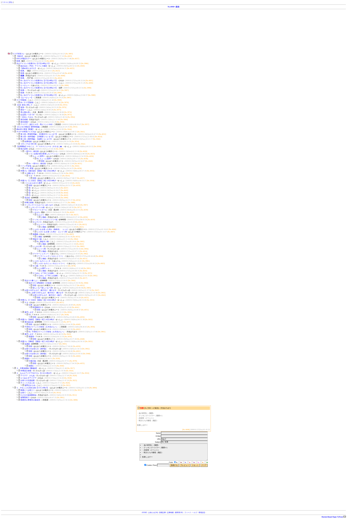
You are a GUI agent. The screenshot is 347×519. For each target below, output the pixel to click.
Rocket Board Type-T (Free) (332, 517)
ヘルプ (194, 512)
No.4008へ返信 (173, 7)
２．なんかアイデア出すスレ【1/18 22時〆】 (34, 373)
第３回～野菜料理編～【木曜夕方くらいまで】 (39, 134)
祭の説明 (24, 149)
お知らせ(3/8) (153, 512)
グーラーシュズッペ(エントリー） (50, 256)
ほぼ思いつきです (28, 115)
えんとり (40, 215)
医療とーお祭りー (28, 390)
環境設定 (202, 512)
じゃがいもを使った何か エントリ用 (52, 232)
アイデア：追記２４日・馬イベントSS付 (36, 124)
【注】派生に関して (24, 105)
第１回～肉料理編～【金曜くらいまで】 (36, 139)
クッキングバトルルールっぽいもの (39, 205)
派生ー (23, 110)
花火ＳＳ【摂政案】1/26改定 (40, 283)
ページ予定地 (26, 166)
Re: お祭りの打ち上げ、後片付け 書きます (46, 293)
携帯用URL (179, 512)
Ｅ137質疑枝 (21, 100)
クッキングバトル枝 (37, 207)
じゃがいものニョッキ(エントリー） (51, 263)
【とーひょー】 (27, 98)
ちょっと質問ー (39, 156)
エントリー (41, 224)
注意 (30, 305)
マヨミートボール (40, 210)
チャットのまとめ (28, 383)
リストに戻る (7, 2)
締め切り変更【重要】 (25, 129)
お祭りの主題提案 (28, 380)
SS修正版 (32, 361)
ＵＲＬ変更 (29, 168)
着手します (29, 312)
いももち (36, 212)
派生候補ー (25, 122)
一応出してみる (27, 117)
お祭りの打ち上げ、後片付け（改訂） (48, 295)
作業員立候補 (26, 371)
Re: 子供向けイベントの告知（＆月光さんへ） (47, 332)
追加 (22, 107)
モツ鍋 (35, 266)
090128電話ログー (24, 59)
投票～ (23, 90)
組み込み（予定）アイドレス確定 (34, 66)
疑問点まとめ (30, 385)
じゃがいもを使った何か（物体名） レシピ (50, 229)
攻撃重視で (25, 397)
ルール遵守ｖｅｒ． (45, 268)
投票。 (23, 71)
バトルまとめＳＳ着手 (33, 183)
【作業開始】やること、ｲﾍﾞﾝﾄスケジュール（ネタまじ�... (40, 146)
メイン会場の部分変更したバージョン (44, 154)
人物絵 (43, 217)
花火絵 (27, 198)
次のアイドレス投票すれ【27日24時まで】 (33, 63)
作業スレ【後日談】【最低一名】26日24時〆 (38, 171)
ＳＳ (30, 176)
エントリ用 (41, 249)
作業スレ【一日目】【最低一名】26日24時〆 (38, 300)
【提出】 (20, 56)
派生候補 (24, 119)
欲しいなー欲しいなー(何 (43, 288)
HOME (144, 512)
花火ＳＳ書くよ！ (32, 280)
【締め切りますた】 (28, 68)
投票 (18, 61)
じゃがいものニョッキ (41, 261)
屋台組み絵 (29, 322)
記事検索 (170, 512)
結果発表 (28, 141)
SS (30, 315)
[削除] (27, 358)
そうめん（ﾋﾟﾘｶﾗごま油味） (44, 273)
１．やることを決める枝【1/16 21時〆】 (33, 388)
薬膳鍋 (35, 234)
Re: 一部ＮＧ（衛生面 (37, 163)
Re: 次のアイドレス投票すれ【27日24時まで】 (39, 80)
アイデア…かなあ (28, 376)
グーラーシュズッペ (41, 254)
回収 (42, 161)
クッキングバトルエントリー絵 (45, 220)
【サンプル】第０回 (28, 144)
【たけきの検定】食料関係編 (28, 127)
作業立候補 (29, 202)
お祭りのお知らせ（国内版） (36, 354)
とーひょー (25, 85)
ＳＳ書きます (30, 173)
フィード (187, 512)
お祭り (23, 393)
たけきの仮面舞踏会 (28, 395)
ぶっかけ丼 (37, 246)
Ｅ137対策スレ (19, 54)
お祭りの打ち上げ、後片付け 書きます (40, 290)
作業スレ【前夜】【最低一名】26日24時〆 (37, 319)
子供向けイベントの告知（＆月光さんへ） (41, 327)
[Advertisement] (82, 31)
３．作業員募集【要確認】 (27, 368)
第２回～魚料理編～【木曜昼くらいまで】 (37, 137)
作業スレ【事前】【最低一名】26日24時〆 (37, 341)
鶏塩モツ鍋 (37, 239)
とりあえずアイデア (28, 378)
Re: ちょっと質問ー (44, 159)
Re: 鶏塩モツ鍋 (43, 241)
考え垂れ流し (26, 112)
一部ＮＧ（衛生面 (32, 151)
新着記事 (162, 512)
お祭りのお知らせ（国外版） (36, 349)
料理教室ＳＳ (38, 307)
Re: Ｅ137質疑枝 (27, 102)
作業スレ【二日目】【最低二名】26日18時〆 (38, 181)
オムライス (37, 222)
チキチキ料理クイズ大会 (26, 132)
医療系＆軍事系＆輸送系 (30, 400)
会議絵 (27, 344)
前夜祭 (31, 337)
